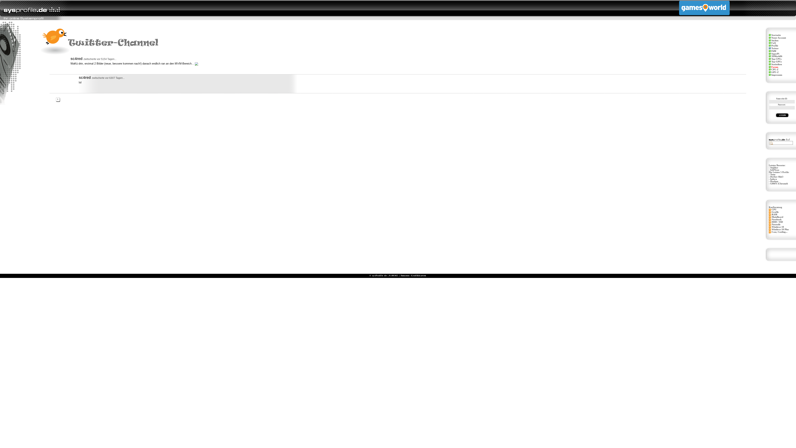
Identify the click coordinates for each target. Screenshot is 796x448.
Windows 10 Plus (780, 229)
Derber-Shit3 (776, 177)
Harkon (774, 181)
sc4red (76, 59)
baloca (773, 179)
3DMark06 (776, 56)
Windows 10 (778, 227)
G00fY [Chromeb (779, 184)
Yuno (772, 174)
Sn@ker (774, 168)
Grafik (775, 212)
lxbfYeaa (774, 170)
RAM (774, 214)
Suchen (774, 40)
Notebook (776, 219)
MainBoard (777, 217)
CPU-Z (774, 69)
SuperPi (775, 54)
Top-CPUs (776, 59)
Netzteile (776, 224)
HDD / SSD (777, 222)
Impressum (776, 75)
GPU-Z (775, 72)
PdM (773, 51)
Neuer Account (778, 38)
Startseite (776, 35)
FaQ (773, 43)
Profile (774, 46)
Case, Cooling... (780, 232)
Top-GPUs (776, 62)
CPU (774, 209)
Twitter (775, 48)
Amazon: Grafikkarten (413, 275)
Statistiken (776, 64)
